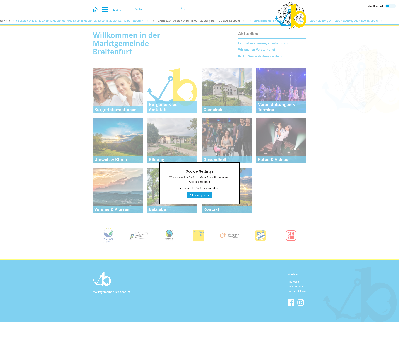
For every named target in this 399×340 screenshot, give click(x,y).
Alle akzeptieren (200, 195)
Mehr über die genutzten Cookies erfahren (209, 179)
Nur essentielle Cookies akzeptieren (198, 188)
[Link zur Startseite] (290, 15)
